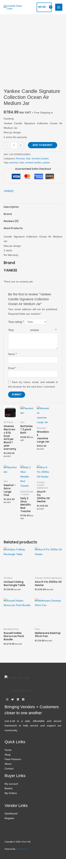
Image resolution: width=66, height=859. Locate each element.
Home (8, 750)
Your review (32, 330)
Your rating (16, 321)
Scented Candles (40, 158)
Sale (28, 158)
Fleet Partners (13, 759)
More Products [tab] (13, 228)
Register (9, 818)
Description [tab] (11, 207)
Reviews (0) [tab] (11, 221)
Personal (20, 158)
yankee (46, 162)
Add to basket (42, 145)
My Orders (11, 793)
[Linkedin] (18, 699)
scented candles (33, 162)
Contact (9, 768)
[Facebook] (23, 699)
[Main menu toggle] (58, 7)
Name (12, 354)
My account (11, 784)
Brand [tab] (8, 214)
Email (12, 368)
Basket (8, 788)
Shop (8, 754)
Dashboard (11, 813)
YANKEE (9, 191)
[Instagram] (7, 699)
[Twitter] (12, 699)
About (8, 763)
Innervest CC (22, 849)
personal (14, 162)
